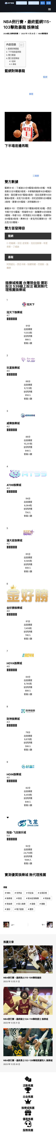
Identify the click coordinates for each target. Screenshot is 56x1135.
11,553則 (28, 332)
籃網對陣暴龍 (13, 49)
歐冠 (19, 898)
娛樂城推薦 (28, 1108)
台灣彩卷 (42, 893)
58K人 (28, 746)
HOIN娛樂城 (14, 774)
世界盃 (18, 893)
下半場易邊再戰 (14, 52)
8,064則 (28, 505)
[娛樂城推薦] (28, 1101)
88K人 (28, 690)
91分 (28, 325)
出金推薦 (28, 1096)
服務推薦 (28, 1130)
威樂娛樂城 (13, 423)
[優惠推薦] (28, 1112)
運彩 (7, 909)
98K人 (28, 339)
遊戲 (32, 904)
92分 (28, 846)
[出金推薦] (28, 1090)
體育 (30, 909)
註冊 (48, 3)
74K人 (28, 635)
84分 (28, 677)
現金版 (46, 898)
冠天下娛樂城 (14, 312)
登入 (43, 3)
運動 (42, 904)
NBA (7, 893)
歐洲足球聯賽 (32, 898)
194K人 (27, 860)
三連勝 (36, 175)
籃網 (13, 61)
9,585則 (28, 561)
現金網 (8, 904)
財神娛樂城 (13, 718)
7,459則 (28, 628)
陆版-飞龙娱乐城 (16, 832)
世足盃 (29, 893)
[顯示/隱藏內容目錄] (20, 45)
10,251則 (28, 443)
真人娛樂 (20, 904)
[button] (49, 9)
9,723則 (28, 388)
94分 (28, 498)
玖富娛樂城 (13, 367)
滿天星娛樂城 (14, 540)
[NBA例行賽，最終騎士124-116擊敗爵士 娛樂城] (28, 1001)
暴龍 (14, 64)
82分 (28, 788)
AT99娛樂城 (14, 485)
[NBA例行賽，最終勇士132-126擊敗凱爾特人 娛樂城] (28, 1042)
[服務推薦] (28, 1123)
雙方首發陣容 (13, 58)
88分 (28, 381)
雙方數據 (11, 55)
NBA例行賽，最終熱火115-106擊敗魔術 (22, 977)
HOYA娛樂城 (14, 663)
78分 (28, 732)
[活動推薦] (28, 1079)
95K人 (28, 395)
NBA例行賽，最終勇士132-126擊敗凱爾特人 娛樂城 (27, 1060)
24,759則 (28, 853)
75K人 (28, 512)
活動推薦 (28, 1085)
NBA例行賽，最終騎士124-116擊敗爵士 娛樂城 (25, 1019)
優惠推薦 (28, 1119)
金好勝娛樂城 (14, 607)
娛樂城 (8, 898)
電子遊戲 (19, 909)
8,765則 (28, 683)
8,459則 (28, 794)
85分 (28, 554)
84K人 (28, 801)
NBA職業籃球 (43, 34)
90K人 (28, 568)
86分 (28, 436)
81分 (28, 621)
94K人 (28, 450)
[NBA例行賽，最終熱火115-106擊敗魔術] (28, 959)
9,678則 (28, 739)
